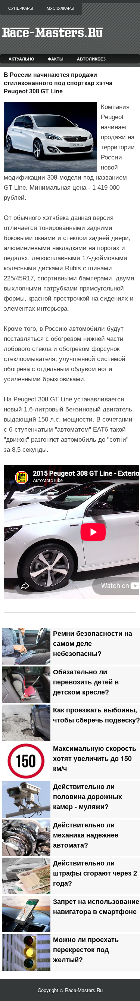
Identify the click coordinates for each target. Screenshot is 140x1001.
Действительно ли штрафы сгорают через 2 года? (95, 872)
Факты (55, 59)
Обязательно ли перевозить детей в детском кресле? (86, 681)
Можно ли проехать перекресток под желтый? (86, 949)
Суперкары (20, 8)
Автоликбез (91, 59)
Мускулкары (60, 8)
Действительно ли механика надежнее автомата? (85, 834)
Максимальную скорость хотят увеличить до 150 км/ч (94, 758)
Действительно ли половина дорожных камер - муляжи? (87, 796)
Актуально (21, 59)
